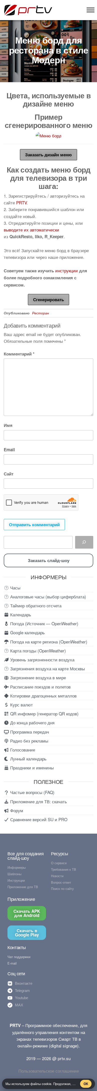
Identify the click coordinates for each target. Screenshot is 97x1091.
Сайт (8, 474)
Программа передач (29, 732)
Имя (8, 425)
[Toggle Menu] (91, 9)
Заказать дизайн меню (48, 155)
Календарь (20, 614)
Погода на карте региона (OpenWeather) (48, 641)
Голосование (22, 749)
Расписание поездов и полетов (40, 687)
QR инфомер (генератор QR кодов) (44, 713)
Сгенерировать (48, 299)
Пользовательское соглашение (48, 1071)
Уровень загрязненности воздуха (41, 659)
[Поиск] (84, 542)
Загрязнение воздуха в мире (37, 677)
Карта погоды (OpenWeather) (37, 650)
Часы (14, 587)
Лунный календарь (28, 758)
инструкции (66, 270)
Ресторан (40, 312)
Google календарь (27, 632)
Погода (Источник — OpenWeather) (43, 623)
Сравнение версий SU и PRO (38, 819)
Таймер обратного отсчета (35, 605)
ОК (86, 1083)
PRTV (21, 202)
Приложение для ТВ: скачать (38, 801)
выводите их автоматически (31, 230)
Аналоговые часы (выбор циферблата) (47, 596)
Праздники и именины (31, 767)
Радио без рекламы (28, 741)
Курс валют (21, 704)
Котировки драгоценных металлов (43, 695)
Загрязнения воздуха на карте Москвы (47, 668)
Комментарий (19, 354)
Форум (16, 810)
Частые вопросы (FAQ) (31, 792)
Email (9, 450)
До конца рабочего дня (31, 722)
